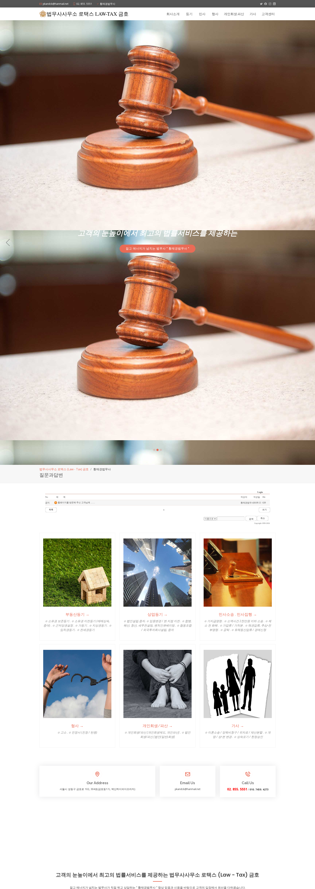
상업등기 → (157, 614)
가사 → (238, 725)
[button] (8, 242)
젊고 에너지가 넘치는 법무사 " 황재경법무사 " (157, 249)
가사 (253, 14)
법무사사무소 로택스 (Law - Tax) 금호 (64, 469)
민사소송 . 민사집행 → (238, 614)
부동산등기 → (77, 614)
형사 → (77, 725)
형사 (215, 14)
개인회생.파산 (234, 14)
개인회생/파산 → (158, 725)
